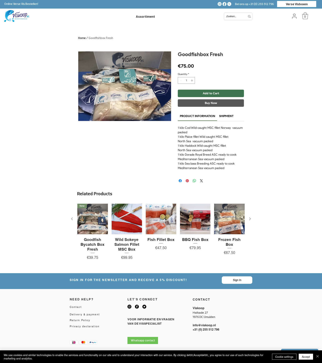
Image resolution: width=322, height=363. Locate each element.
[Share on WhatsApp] (194, 181)
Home (82, 38)
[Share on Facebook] (180, 181)
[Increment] (192, 80)
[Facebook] (224, 4)
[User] (294, 16)
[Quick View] (127, 219)
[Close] (317, 356)
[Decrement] (180, 80)
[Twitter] (144, 307)
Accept (306, 357)
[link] (197, 116)
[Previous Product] (72, 219)
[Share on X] (201, 181)
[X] (229, 4)
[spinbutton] (186, 80)
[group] (161, 236)
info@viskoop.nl (204, 325)
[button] (305, 15)
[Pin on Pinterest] (187, 181)
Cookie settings (284, 357)
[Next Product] (250, 219)
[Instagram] (220, 4)
